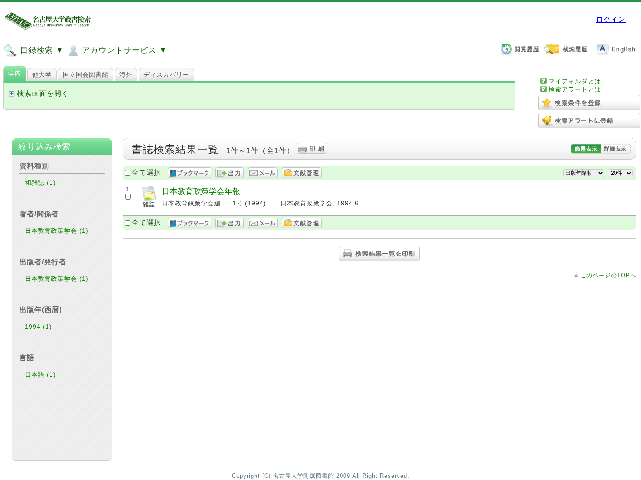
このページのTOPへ (608, 275)
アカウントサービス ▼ (123, 50)
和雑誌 (40, 182)
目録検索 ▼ (40, 50)
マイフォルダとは (575, 81)
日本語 (40, 374)
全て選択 (146, 172)
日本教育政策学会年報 (201, 191)
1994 (38, 326)
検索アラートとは (575, 89)
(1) (51, 182)
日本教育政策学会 (57, 230)
